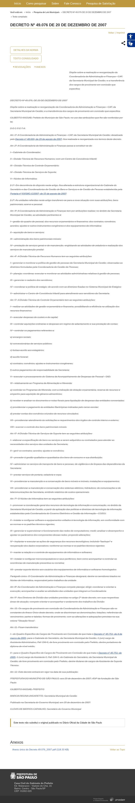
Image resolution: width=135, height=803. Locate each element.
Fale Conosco (72, 3)
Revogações (22, 67)
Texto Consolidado (26, 58)
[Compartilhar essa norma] (123, 44)
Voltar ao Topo (117, 749)
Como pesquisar (36, 3)
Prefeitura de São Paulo (23, 774)
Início (17, 3)
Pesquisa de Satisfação (100, 3)
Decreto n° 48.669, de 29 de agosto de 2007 (38, 139)
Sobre (55, 3)
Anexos (40, 67)
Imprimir (120, 32)
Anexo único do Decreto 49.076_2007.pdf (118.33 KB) (40, 749)
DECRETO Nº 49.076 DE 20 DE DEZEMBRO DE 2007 (87, 12)
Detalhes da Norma (26, 50)
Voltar (111, 32)
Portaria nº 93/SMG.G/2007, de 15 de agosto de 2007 (38, 193)
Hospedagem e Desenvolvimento (109, 799)
